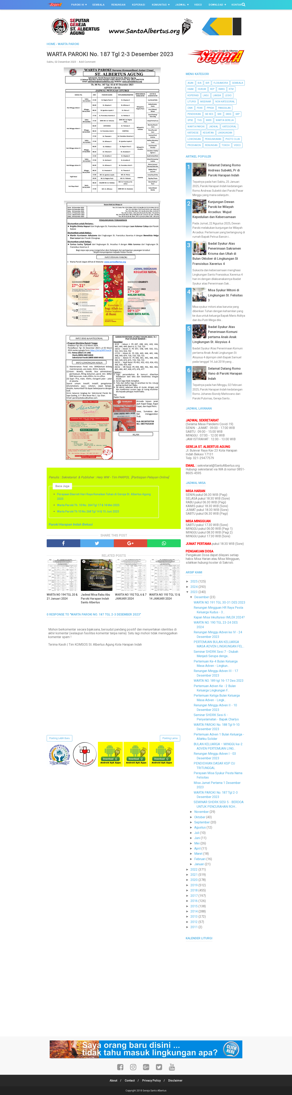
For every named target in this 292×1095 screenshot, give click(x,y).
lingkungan (225, 132)
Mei (197, 843)
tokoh (226, 145)
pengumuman (213, 139)
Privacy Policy (151, 1080)
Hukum (202, 89)
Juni (197, 838)
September (202, 822)
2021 (194, 875)
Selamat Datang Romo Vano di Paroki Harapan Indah (225, 374)
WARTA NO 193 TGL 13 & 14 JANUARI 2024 (164, 596)
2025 (194, 581)
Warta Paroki (196, 126)
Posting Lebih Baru (59, 738)
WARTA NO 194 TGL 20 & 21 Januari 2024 (62, 596)
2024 (194, 587)
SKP (237, 114)
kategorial (229, 126)
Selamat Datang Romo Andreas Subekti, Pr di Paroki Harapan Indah (224, 170)
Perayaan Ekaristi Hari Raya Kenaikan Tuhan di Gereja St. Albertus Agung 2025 (104, 496)
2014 (194, 911)
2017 (194, 896)
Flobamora (221, 83)
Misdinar (205, 101)
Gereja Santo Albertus (154, 1090)
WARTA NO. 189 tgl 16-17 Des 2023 (219, 681)
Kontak (237, 4)
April (197, 848)
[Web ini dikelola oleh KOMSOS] (146, 34)
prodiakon (194, 145)
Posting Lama (170, 738)
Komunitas (159, 4)
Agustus (200, 827)
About (113, 1080)
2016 (194, 901)
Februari (200, 859)
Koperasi (138, 4)
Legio (228, 95)
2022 (194, 869)
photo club (232, 139)
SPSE (190, 120)
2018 (194, 890)
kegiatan (208, 132)
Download (216, 4)
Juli (197, 833)
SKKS (228, 114)
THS (199, 120)
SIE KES (209, 114)
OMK (190, 108)
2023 (194, 592)
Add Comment (87, 61)
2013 (194, 916)
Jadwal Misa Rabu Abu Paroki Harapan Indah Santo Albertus (95, 598)
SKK (219, 114)
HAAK (191, 89)
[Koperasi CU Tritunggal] (59, 765)
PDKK (200, 108)
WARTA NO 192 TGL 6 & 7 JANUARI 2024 (130, 596)
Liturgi (192, 101)
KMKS (222, 89)
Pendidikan (194, 114)
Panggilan (224, 108)
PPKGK (210, 108)
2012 (194, 922)
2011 (194, 927)
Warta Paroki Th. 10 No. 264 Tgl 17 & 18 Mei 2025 (88, 505)
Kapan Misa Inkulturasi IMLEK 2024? (219, 617)
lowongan (194, 139)
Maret (198, 854)
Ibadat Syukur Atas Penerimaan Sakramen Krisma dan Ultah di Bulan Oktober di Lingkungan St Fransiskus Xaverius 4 (216, 254)
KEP (212, 89)
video (237, 145)
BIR (207, 83)
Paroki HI (77, 4)
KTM (231, 89)
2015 (194, 906)
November (202, 812)
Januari (199, 864)
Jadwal (180, 4)
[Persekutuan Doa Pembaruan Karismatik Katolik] (84, 765)
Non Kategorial (225, 101)
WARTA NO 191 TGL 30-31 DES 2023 (219, 602)
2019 (194, 885)
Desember (202, 597)
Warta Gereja (225, 120)
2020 (194, 880)
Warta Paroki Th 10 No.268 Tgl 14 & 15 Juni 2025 (88, 511)
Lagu (206, 95)
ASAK (190, 83)
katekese (193, 132)
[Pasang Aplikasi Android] (110, 765)
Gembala (98, 4)
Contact (130, 1080)
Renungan (118, 4)
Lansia (217, 95)
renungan (211, 145)
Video (198, 4)
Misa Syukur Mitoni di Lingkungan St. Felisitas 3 (225, 295)
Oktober (200, 817)
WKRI (209, 120)
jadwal (213, 126)
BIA (199, 83)
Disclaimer (175, 1080)
